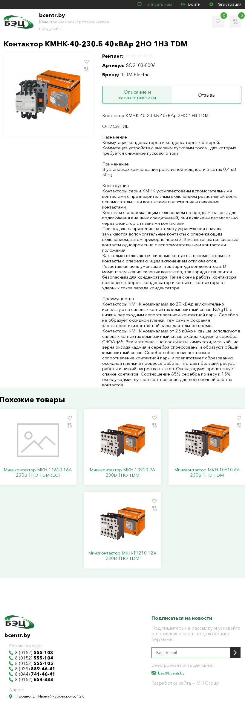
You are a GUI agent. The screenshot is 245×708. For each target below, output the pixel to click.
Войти (194, 4)
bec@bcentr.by (171, 673)
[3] (139, 56)
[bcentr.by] (18, 22)
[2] (133, 56)
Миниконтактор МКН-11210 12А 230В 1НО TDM (122, 555)
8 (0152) (34, 652)
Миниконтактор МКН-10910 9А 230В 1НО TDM (122, 472)
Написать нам (158, 4)
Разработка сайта (171, 683)
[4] (145, 56)
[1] (127, 56)
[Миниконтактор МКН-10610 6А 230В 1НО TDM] (207, 440)
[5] (151, 56)
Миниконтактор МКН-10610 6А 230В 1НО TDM (207, 472)
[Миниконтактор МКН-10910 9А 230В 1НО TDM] (122, 440)
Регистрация (229, 4)
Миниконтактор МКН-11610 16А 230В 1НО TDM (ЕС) (38, 472)
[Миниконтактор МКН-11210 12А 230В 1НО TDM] (122, 523)
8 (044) (35, 674)
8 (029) (35, 668)
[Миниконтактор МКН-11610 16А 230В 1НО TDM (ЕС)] (38, 440)
